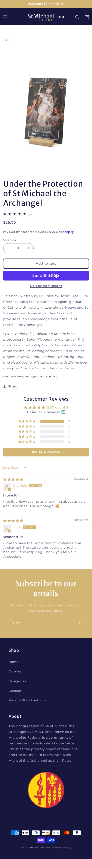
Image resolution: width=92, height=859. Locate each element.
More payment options (46, 285)
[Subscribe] (78, 623)
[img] (13, 479)
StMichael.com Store (39, 848)
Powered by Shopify (61, 848)
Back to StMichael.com (27, 700)
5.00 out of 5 (57, 407)
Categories (17, 681)
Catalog (15, 671)
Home (13, 662)
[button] (5, 17)
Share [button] (12, 386)
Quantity (9, 239)
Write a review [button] (46, 452)
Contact (15, 691)
